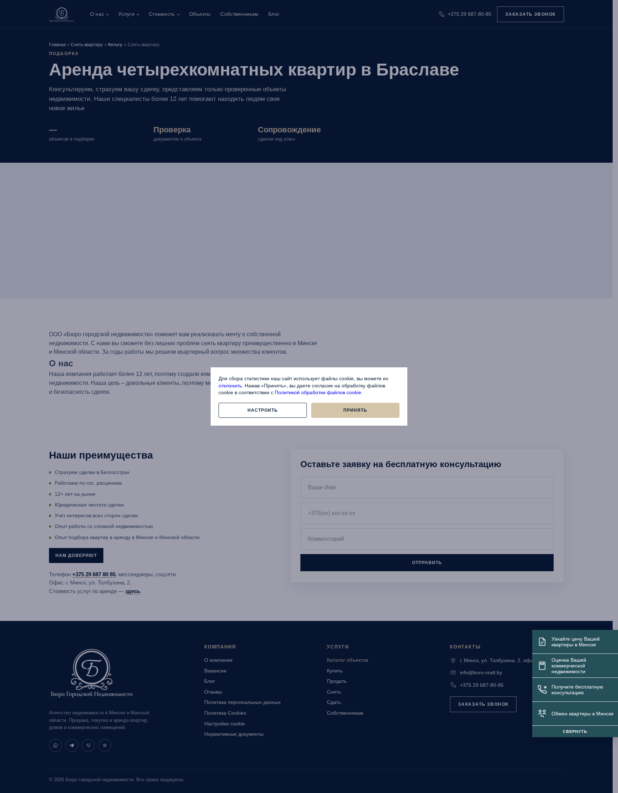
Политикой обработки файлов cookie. (319, 392)
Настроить (262, 410)
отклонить (230, 385)
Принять (355, 410)
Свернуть (575, 731)
